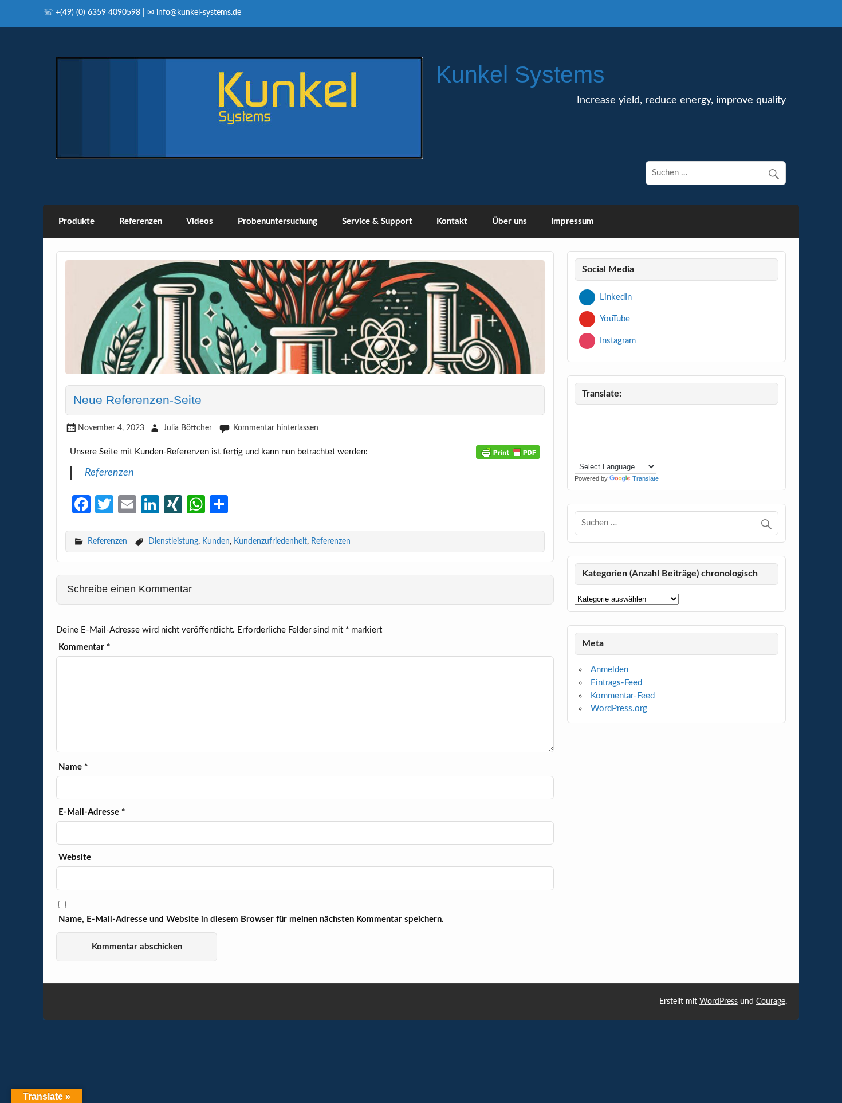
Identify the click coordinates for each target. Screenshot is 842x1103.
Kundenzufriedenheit (270, 541)
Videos (199, 221)
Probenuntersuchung (277, 221)
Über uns (509, 221)
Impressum (572, 221)
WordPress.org (619, 708)
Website (74, 857)
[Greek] (594, 434)
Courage (770, 1002)
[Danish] (622, 419)
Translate (645, 478)
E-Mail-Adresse (91, 812)
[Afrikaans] (581, 419)
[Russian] (581, 449)
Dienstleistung (173, 541)
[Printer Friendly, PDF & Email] (508, 452)
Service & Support (377, 221)
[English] (649, 419)
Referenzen (140, 221)
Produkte (76, 221)
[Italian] (608, 434)
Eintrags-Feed (616, 682)
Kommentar (84, 647)
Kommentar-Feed (623, 696)
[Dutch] (635, 419)
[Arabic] (594, 419)
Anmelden (609, 669)
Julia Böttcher (187, 427)
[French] (581, 434)
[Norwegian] (635, 434)
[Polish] (649, 434)
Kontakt (451, 221)
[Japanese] (622, 434)
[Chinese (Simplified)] (608, 419)
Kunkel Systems (520, 74)
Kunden (216, 541)
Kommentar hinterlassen (275, 427)
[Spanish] (594, 449)
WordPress (718, 1002)
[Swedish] (608, 449)
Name (73, 767)
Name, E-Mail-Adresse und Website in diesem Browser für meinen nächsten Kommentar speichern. (251, 919)
